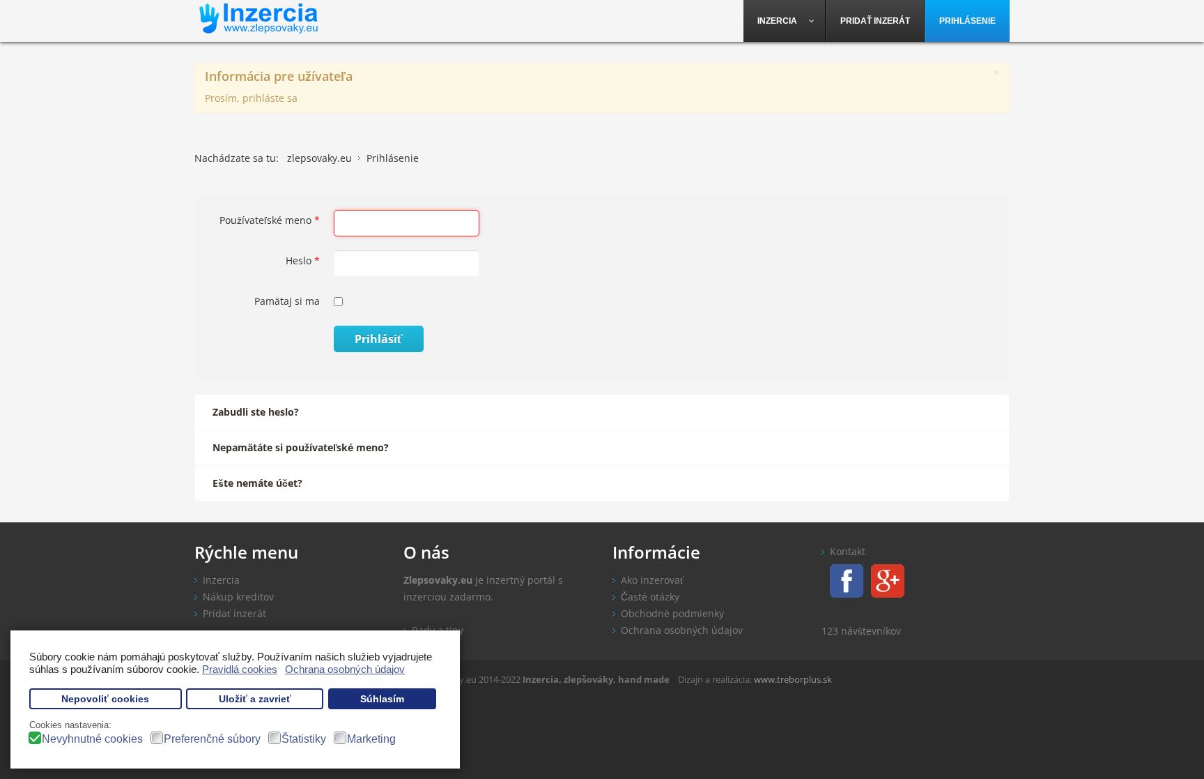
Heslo (303, 260)
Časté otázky (650, 596)
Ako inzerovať (652, 580)
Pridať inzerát (234, 613)
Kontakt (847, 551)
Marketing (371, 739)
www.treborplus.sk (793, 679)
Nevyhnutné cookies (92, 739)
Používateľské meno (269, 220)
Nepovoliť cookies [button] (105, 699)
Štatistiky (303, 739)
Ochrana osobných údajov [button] (345, 669)
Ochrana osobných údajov (682, 630)
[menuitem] (784, 21)
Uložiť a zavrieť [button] (255, 699)
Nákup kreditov (238, 596)
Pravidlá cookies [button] (239, 669)
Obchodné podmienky (672, 613)
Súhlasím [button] (382, 699)
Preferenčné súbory (212, 739)
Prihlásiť (379, 339)
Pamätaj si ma (287, 301)
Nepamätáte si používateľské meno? (301, 447)
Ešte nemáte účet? (257, 483)
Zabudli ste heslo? (256, 411)
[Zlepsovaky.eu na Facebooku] (842, 580)
